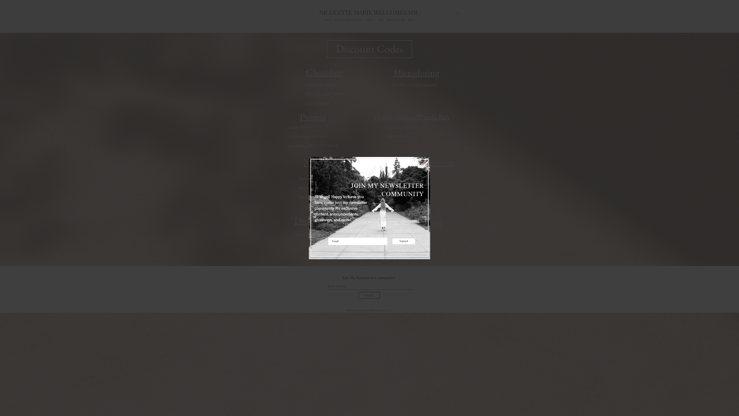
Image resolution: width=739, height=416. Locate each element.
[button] (424, 163)
